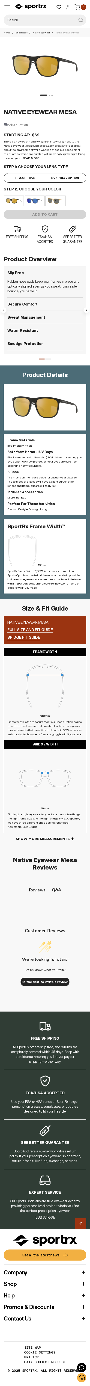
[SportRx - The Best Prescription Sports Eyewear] (31, 7)
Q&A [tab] (56, 890)
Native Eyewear (41, 32)
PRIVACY (31, 1357)
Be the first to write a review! (45, 982)
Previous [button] (3, 310)
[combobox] (45, 20)
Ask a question (18, 125)
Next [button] (86, 310)
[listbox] (45, 201)
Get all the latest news (41, 1255)
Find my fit (81, 1377)
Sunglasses (21, 32)
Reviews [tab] (37, 890)
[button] (42, 95)
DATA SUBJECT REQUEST (45, 1362)
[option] (14, 201)
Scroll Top (80, 1223)
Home (7, 32)
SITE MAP (32, 1347)
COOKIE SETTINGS (39, 1352)
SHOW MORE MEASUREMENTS (43, 839)
